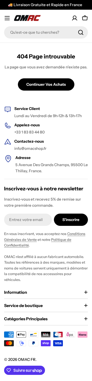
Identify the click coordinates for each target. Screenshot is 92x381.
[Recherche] (81, 32)
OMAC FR (27, 359)
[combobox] (46, 32)
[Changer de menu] (7, 18)
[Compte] (75, 18)
